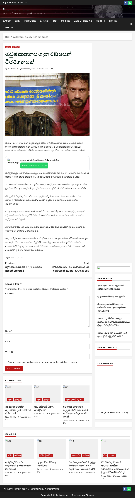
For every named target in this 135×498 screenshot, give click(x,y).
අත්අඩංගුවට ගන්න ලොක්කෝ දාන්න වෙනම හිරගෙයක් (18, 410)
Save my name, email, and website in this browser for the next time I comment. (43, 362)
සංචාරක (113, 20)
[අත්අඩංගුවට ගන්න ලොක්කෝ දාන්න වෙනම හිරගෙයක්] (18, 394)
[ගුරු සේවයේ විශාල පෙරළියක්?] (47, 394)
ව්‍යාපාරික (65, 20)
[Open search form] (131, 24)
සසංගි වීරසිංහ (13, 69)
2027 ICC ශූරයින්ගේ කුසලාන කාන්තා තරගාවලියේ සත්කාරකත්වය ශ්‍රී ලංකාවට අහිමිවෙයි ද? (113, 321)
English (9, 27)
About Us (8, 488)
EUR (113, 412)
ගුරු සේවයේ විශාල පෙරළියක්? (111, 296)
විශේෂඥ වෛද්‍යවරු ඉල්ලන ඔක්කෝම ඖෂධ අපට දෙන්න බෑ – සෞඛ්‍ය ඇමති (112, 307)
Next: (70, 267)
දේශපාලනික (30, 20)
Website (9, 351)
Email (8, 341)
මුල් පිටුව (7, 20)
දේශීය (17, 20)
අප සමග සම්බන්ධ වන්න (34, 165)
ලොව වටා (44, 20)
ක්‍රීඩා (55, 20)
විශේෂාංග (100, 20)
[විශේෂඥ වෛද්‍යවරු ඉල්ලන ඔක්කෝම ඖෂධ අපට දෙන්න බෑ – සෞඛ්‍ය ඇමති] (76, 394)
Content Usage (52, 488)
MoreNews (76, 495)
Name (8, 331)
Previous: (23, 267)
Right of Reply (20, 488)
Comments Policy (36, 488)
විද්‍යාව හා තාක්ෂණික (83, 20)
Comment (10, 293)
